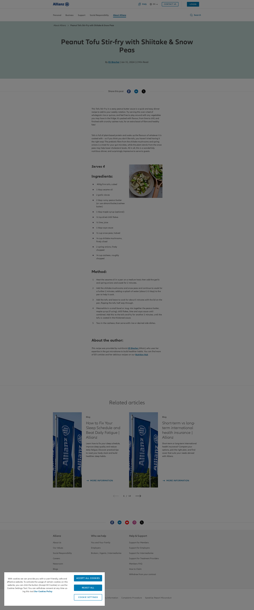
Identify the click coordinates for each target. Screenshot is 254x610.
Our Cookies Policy (43, 591)
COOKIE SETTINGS (88, 597)
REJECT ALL (88, 587)
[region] (54, 589)
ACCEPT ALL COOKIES (88, 578)
